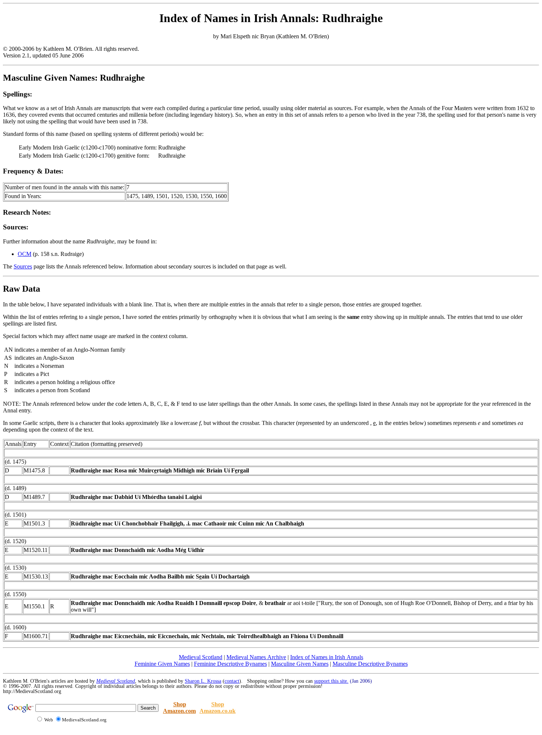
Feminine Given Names (162, 664)
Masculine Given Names (300, 664)
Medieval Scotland (200, 657)
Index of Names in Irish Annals (326, 657)
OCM (24, 254)
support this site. (331, 681)
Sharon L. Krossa (203, 681)
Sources (23, 266)
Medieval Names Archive (256, 657)
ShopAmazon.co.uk (217, 707)
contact (232, 681)
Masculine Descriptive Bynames (370, 664)
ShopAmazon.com (179, 707)
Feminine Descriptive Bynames (230, 664)
